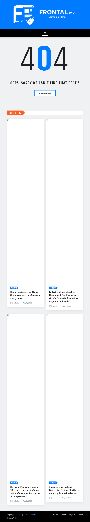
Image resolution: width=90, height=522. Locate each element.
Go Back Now (45, 93)
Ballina (55, 515)
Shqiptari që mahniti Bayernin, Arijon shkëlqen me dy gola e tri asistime (64, 489)
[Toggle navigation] (45, 33)
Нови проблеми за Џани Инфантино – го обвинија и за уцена (25, 295)
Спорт (80, 515)
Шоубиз (72, 515)
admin (16, 303)
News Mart (29, 515)
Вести (63, 515)
